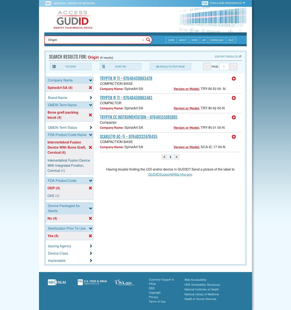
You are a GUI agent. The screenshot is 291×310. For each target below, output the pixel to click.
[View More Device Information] (234, 79)
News (194, 40)
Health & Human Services (200, 299)
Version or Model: (187, 89)
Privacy (153, 297)
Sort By (120, 66)
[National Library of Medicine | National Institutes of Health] (56, 284)
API (204, 40)
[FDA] (205, 3)
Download (216, 40)
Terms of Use (157, 301)
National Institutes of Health (201, 289)
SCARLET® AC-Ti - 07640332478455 (128, 136)
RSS (152, 288)
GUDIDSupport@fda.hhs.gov (170, 174)
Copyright (155, 292)
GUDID (73, 19)
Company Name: (112, 89)
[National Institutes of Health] (49, 3)
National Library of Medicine (74, 3)
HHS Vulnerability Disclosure (202, 284)
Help (231, 40)
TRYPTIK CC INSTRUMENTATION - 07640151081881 (138, 117)
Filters (71, 66)
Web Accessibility (195, 280)
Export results (226, 56)
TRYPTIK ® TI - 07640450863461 (126, 97)
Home (171, 40)
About (183, 40)
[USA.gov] (127, 284)
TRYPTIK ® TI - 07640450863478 (126, 78)
